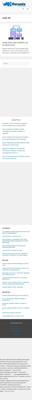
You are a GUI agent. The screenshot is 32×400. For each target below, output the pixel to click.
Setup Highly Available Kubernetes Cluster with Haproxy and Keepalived (16, 232)
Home (16, 326)
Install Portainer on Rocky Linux (11, 236)
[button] (23, 8)
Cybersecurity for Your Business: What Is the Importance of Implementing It (15, 269)
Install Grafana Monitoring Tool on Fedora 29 (15, 295)
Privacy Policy (16, 331)
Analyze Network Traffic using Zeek (12, 287)
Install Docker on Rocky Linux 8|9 (12, 250)
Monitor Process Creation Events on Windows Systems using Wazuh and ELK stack (15, 283)
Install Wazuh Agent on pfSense (11, 313)
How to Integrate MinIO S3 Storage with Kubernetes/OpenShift (13, 246)
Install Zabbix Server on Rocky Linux (13, 316)
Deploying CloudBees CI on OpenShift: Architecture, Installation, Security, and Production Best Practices (13, 151)
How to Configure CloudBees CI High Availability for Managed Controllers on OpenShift (13, 131)
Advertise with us (16, 328)
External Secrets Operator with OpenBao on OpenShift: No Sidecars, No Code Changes (15, 254)
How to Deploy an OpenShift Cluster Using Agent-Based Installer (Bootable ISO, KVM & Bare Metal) (15, 241)
